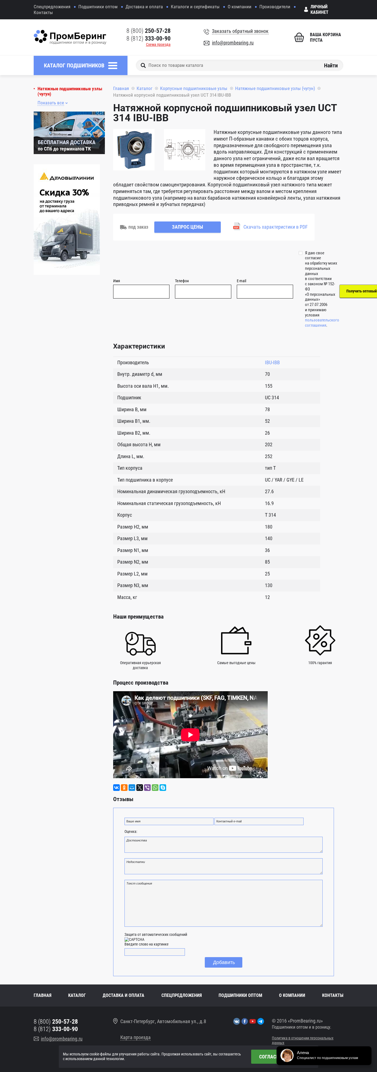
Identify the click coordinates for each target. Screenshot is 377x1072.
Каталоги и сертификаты (195, 6)
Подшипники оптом (98, 6)
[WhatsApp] (155, 787)
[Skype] (163, 787)
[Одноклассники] (124, 787)
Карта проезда (135, 1037)
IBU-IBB (272, 362)
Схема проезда (158, 44)
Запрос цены (187, 227)
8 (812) (148, 38)
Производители (274, 6)
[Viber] (147, 787)
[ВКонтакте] (116, 787)
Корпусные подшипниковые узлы (193, 88)
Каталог (144, 88)
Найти (331, 65)
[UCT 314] (134, 150)
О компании (239, 6)
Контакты (43, 12)
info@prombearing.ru (233, 43)
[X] (139, 787)
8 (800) (148, 30)
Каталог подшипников (74, 65)
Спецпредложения (52, 6)
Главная (121, 88)
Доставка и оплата (144, 6)
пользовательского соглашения (322, 323)
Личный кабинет (319, 9)
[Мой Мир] (132, 787)
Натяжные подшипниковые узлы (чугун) (70, 91)
